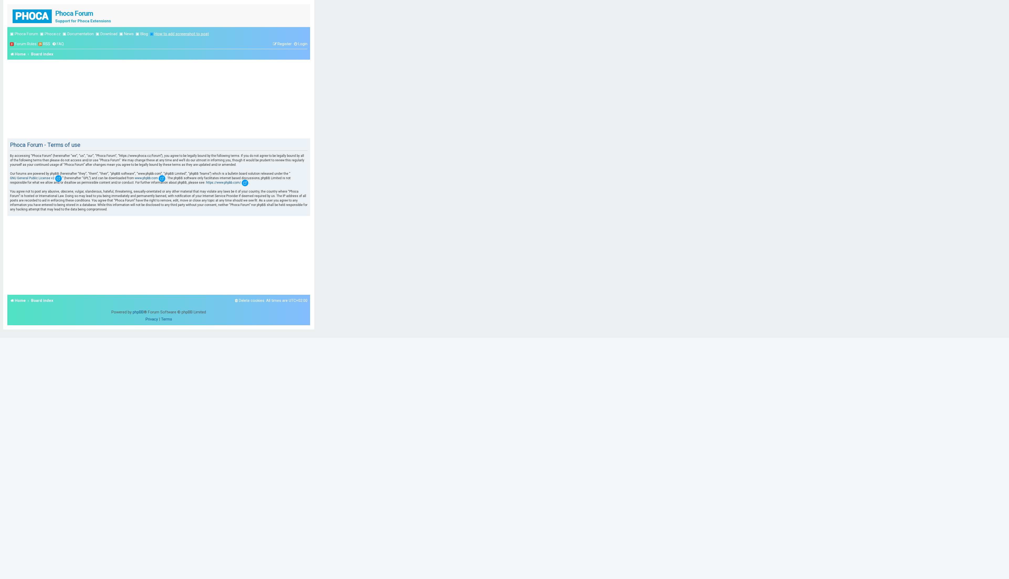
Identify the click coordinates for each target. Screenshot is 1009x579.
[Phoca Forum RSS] (40, 44)
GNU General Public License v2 (32, 178)
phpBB (138, 312)
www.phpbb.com (146, 178)
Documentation (80, 34)
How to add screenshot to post (182, 34)
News (129, 34)
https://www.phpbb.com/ (223, 182)
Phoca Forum (26, 34)
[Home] (32, 15)
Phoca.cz (53, 34)
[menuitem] (58, 44)
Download (108, 34)
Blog (144, 34)
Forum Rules (26, 44)
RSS (46, 44)
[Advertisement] (158, 99)
